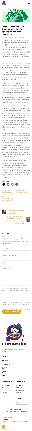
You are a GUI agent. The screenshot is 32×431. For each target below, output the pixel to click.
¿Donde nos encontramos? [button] (12, 412)
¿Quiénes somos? (7, 385)
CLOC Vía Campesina (21, 388)
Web (4, 262)
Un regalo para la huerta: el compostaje (16, 212)
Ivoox (5, 375)
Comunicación (8, 37)
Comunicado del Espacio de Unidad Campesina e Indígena (8, 192)
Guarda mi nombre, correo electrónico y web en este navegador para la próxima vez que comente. (16, 290)
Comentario (7, 268)
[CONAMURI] (4, 2)
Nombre (6, 249)
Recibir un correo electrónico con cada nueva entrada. (16, 310)
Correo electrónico (10, 255)
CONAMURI (6, 417)
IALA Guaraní (19, 385)
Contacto (4, 392)
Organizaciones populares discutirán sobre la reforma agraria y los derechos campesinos (13, 30)
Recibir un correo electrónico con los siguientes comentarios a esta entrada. (16, 303)
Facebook (7, 364)
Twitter (6, 360)
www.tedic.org (7, 430)
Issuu (5, 371)
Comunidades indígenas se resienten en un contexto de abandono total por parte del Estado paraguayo (15, 220)
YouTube (6, 368)
